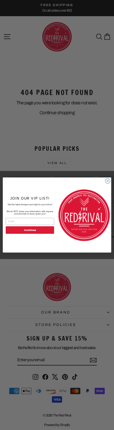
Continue (30, 230)
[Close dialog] (107, 181)
